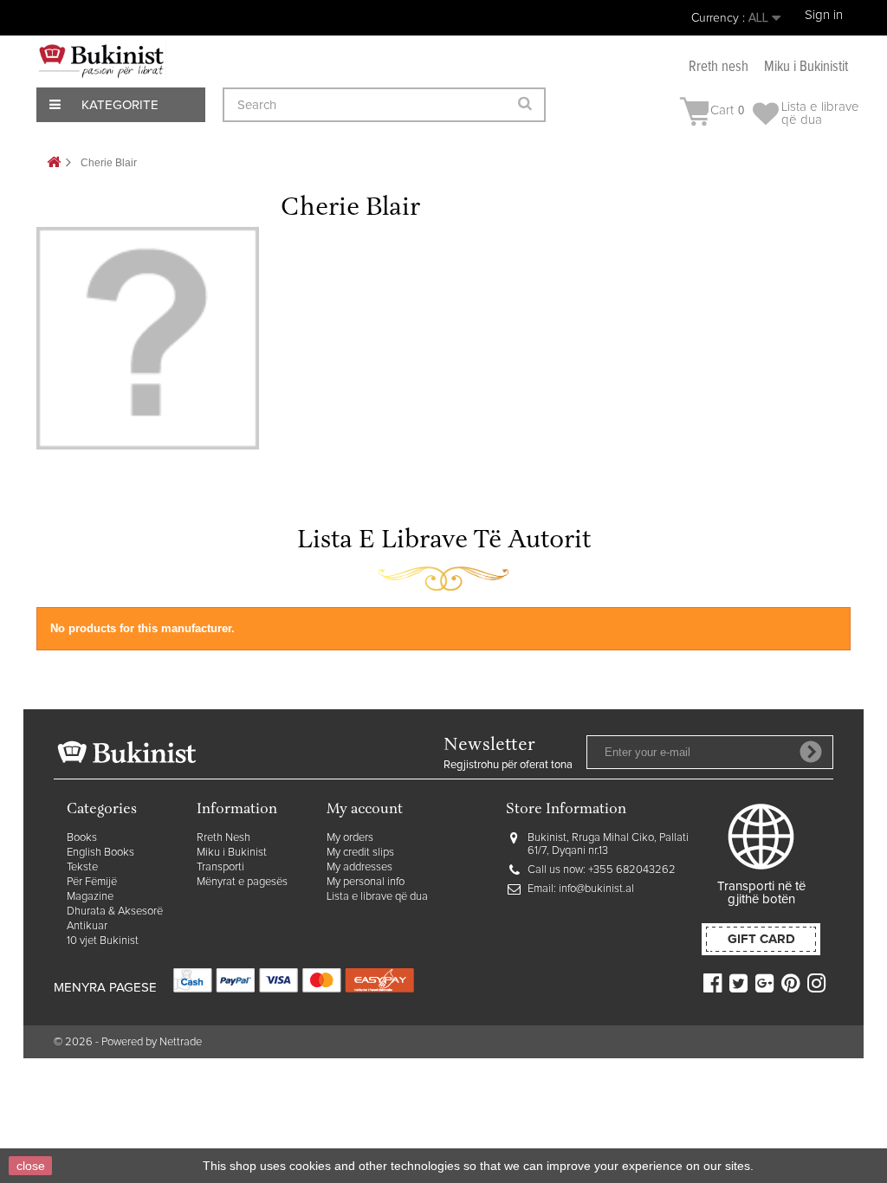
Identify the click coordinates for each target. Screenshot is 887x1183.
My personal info (366, 882)
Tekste (82, 867)
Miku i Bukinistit (806, 67)
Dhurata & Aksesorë (115, 911)
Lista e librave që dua (377, 896)
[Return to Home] (53, 163)
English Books (100, 852)
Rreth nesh (718, 67)
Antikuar (87, 926)
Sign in (824, 15)
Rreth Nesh (223, 838)
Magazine (90, 896)
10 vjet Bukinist (103, 941)
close (30, 1166)
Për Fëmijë (92, 882)
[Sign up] (810, 751)
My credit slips (360, 852)
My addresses (359, 867)
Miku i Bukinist (232, 852)
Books (82, 838)
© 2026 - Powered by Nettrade (128, 1042)
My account (365, 810)
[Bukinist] (101, 60)
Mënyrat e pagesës (242, 882)
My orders (350, 838)
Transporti (220, 867)
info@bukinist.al (596, 889)
